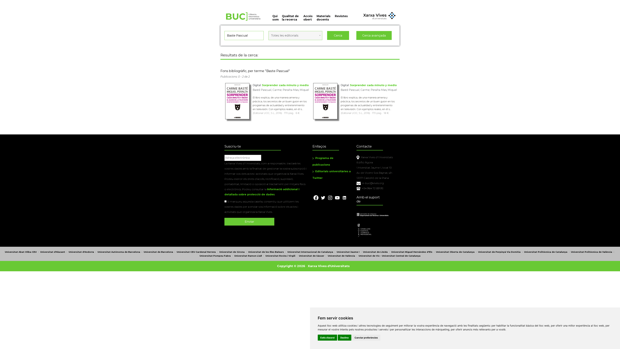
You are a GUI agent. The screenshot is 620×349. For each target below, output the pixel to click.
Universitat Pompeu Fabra (215, 255)
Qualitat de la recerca (290, 17)
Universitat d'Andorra (81, 252)
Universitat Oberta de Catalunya (455, 252)
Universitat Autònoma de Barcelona (119, 252)
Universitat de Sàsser (311, 255)
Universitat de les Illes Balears (266, 252)
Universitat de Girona (232, 252)
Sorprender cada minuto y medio (285, 85)
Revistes (341, 16)
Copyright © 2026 (291, 266)
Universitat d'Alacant (52, 252)
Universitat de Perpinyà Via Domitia (499, 252)
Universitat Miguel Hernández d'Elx (411, 252)
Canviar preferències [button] (366, 337)
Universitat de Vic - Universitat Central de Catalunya (389, 255)
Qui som (275, 17)
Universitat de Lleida (375, 252)
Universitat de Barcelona (158, 252)
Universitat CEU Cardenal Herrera (196, 252)
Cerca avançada (374, 35)
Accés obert (308, 17)
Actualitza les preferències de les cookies (30, 2)
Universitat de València (341, 255)
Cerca (338, 35)
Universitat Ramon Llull (248, 255)
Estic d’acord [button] (327, 337)
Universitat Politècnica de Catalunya (545, 252)
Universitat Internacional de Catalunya (310, 252)
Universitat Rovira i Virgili (280, 255)
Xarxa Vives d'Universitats (329, 266)
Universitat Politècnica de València (591, 252)
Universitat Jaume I (348, 252)
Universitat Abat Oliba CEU (21, 252)
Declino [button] (344, 337)
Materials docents (324, 17)
